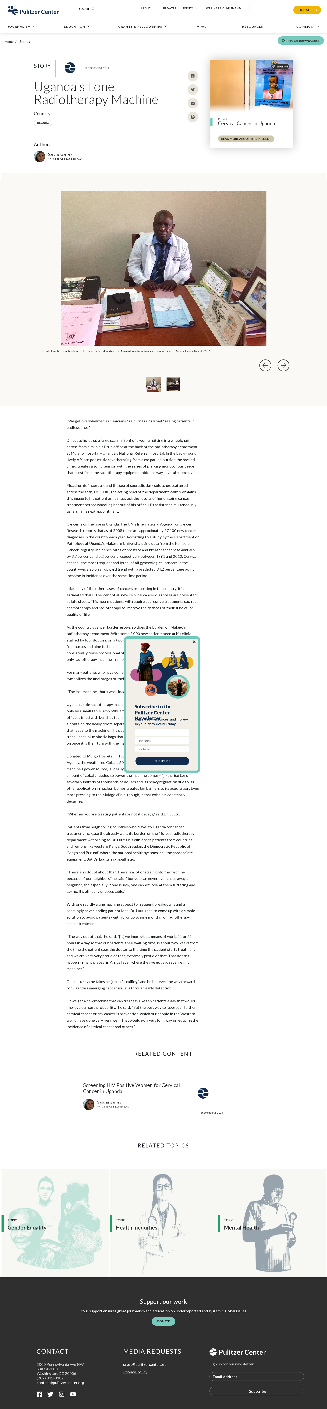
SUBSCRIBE (162, 761)
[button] (162, 712)
